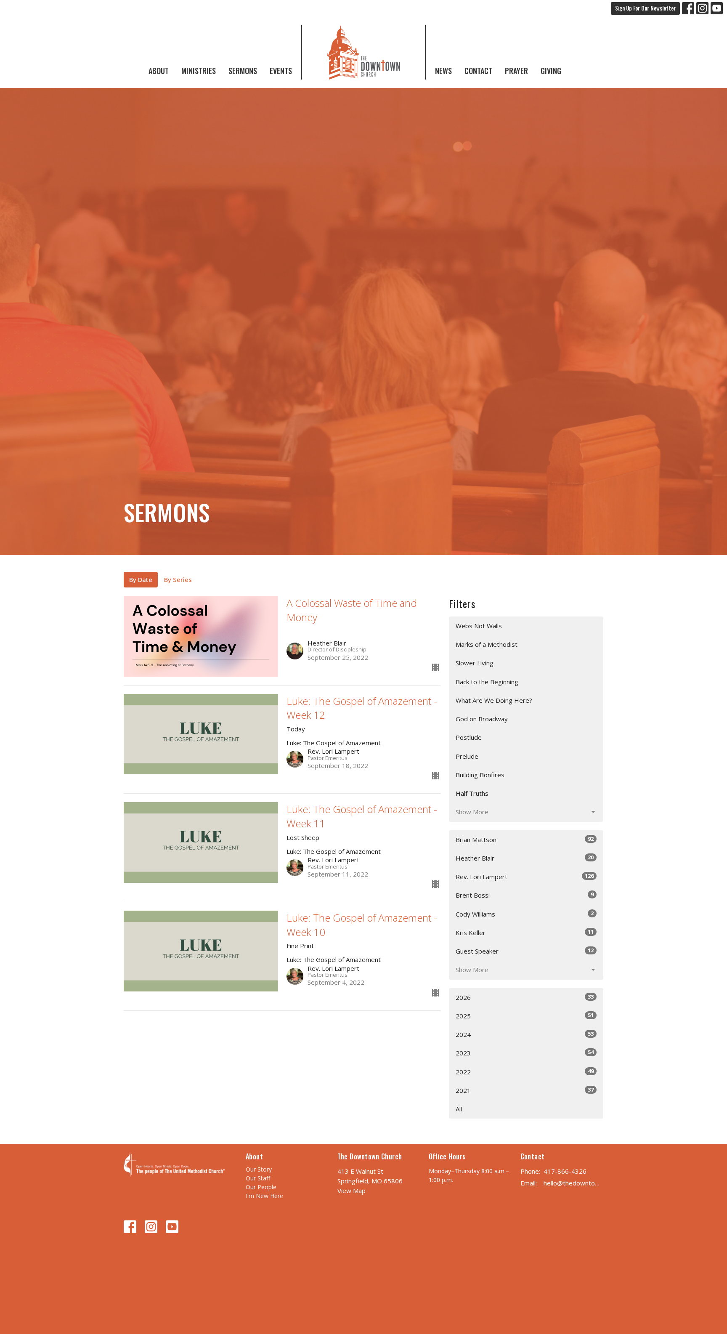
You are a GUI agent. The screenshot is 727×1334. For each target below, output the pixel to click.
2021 (525, 1090)
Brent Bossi (525, 894)
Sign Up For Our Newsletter (645, 8)
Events (281, 70)
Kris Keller (525, 932)
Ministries (198, 70)
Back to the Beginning (487, 682)
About (159, 70)
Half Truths (472, 793)
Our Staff (258, 1178)
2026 (525, 997)
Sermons (242, 70)
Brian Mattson (525, 839)
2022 (525, 1071)
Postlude (469, 737)
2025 (525, 1015)
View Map (351, 1190)
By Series (178, 579)
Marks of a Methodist (486, 644)
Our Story (259, 1169)
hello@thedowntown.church (574, 1183)
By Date (140, 579)
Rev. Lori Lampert (525, 876)
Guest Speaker (525, 950)
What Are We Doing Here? (494, 700)
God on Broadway (482, 719)
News (443, 70)
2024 (525, 1034)
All (459, 1109)
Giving (551, 70)
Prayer (516, 70)
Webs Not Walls (479, 626)
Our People (261, 1187)
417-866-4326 (565, 1171)
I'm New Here (264, 1196)
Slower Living (475, 663)
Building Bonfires (480, 775)
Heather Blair (525, 857)
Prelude (467, 756)
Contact (478, 70)
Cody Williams (525, 913)
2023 (525, 1052)
